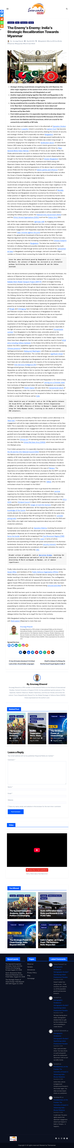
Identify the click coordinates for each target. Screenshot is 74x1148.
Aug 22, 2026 (13, 741)
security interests (49, 544)
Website (10, 800)
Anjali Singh (36, 738)
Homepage (31, 978)
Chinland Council (24, 502)
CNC (37, 550)
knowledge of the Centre (16, 510)
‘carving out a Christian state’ (54, 382)
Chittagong (22, 309)
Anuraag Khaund (18, 41)
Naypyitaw (19, 44)
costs (42, 539)
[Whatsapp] (19, 645)
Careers (30, 967)
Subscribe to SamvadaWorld (38, 870)
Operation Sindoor (59, 126)
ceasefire (25, 129)
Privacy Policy (32, 973)
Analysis (10, 22)
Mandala (60, 190)
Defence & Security (37, 719)
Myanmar (11, 44)
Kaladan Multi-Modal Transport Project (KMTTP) (24, 282)
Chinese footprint (60, 241)
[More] (26, 645)
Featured (24, 22)
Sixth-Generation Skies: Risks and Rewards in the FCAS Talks (51, 913)
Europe (12, 716)
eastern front (51, 129)
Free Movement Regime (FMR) (53, 536)
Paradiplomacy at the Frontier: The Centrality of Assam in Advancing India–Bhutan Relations (61, 1072)
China (55, 41)
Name (10, 787)
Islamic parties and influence (47, 170)
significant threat (57, 354)
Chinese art (24, 439)
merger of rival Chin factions (40, 505)
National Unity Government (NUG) (49, 215)
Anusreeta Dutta (58, 738)
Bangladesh (42, 41)
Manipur (52, 468)
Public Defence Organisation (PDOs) (45, 572)
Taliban (48, 482)
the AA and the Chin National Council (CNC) (23, 452)
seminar (57, 491)
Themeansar (51, 1145)
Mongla (11, 309)
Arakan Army (52, 217)
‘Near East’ (11, 420)
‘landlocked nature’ (47, 143)
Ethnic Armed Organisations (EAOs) (26, 217)
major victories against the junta (28, 232)
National (33, 722)
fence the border (13, 536)
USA (33, 44)
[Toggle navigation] (7, 8)
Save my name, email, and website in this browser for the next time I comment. (35, 806)
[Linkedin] (16, 645)
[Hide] (0, 29)
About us (30, 964)
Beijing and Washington (32, 351)
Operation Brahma (40, 528)
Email (10, 793)
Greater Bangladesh (51, 159)
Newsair (42, 1145)
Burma (50, 41)
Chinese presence (14, 348)
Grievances (31, 970)
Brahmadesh (15, 621)
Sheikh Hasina (29, 388)
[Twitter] (12, 645)
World (31, 22)
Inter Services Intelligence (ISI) (25, 365)
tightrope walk (39, 222)
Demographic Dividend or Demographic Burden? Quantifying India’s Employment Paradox (61, 972)
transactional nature (56, 388)
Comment (11, 760)
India (60, 41)
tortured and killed (54, 585)
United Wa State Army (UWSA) (34, 442)
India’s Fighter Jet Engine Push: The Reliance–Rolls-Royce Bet (52, 942)
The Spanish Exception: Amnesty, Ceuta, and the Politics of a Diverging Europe (21, 914)
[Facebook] (9, 645)
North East (27, 44)
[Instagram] (23, 645)
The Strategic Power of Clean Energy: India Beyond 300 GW (57, 736)
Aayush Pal (15, 738)
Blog (28, 975)
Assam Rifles (12, 572)
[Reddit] (2, 19)
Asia (17, 22)
